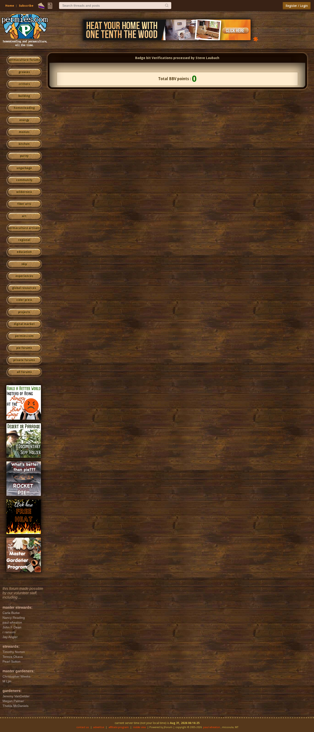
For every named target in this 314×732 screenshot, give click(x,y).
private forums (24, 360)
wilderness (24, 192)
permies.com (24, 336)
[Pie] (41, 6)
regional (24, 240)
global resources (24, 288)
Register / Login (296, 6)
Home (9, 5)
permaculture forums (24, 60)
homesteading (24, 108)
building (24, 96)
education (24, 252)
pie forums (24, 348)
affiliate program (118, 727)
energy (24, 120)
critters (24, 84)
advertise (98, 727)
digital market (24, 324)
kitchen (24, 144)
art (24, 216)
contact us (82, 727)
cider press (24, 300)
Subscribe (26, 5)
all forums (24, 372)
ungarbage (24, 168)
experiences (24, 276)
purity (24, 156)
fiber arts (24, 204)
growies (24, 72)
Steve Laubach (207, 58)
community (24, 180)
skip (24, 264)
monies (24, 132)
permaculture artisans (24, 228)
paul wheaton (211, 727)
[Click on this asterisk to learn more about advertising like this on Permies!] (255, 39)
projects (24, 312)
